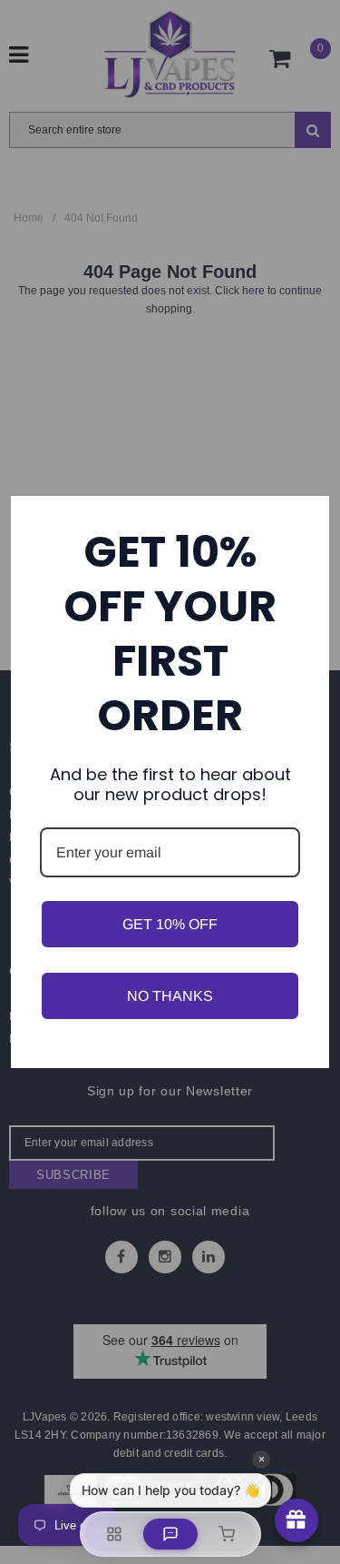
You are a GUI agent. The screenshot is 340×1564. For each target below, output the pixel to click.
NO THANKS (170, 996)
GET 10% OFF (170, 924)
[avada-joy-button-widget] (296, 1520)
